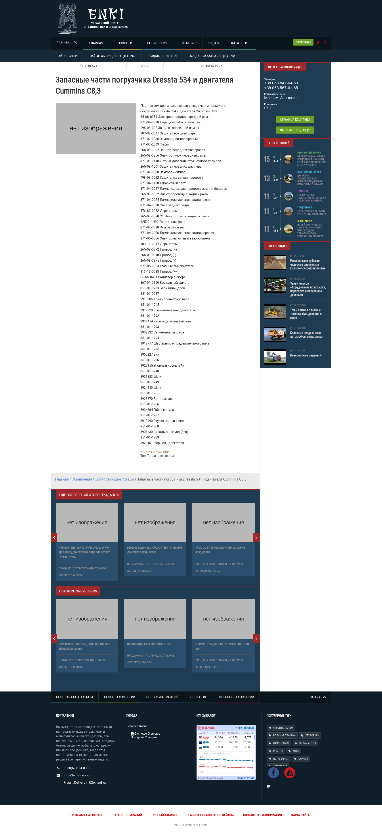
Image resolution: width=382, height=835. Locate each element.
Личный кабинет (164, 815)
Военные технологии (236, 697)
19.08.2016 (300, 328)
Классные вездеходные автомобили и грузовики (306, 334)
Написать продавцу (295, 130)
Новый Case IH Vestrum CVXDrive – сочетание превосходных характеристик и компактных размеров (310, 230)
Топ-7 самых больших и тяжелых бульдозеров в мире (306, 313)
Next (256, 537)
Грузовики (312, 735)
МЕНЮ (64, 42)
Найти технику (67, 56)
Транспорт (303, 191)
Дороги (303, 758)
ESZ (146, 65)
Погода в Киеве (136, 726)
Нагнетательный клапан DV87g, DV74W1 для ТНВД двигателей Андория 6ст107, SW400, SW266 (85, 552)
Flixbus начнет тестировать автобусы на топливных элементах (311, 198)
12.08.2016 (300, 350)
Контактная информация (262, 815)
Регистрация (303, 42)
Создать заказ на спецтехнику (213, 56)
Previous (54, 537)
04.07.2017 (300, 256)
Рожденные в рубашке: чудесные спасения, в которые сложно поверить (308, 264)
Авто (296, 751)
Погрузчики (280, 758)
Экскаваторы (307, 743)
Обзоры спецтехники (309, 152)
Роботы (278, 751)
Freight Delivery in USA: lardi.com (86, 782)
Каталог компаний (127, 815)
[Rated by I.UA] (268, 786)
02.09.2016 (300, 305)
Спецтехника (304, 207)
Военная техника (284, 735)
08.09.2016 (300, 279)
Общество (198, 697)
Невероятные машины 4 (305, 355)
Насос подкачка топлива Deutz (149, 644)
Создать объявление (163, 56)
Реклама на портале (87, 815)
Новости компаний (162, 697)
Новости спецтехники (74, 697)
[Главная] (92, 4)
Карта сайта (300, 815)
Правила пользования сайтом (210, 815)
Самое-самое (281, 743)
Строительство (283, 727)
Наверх (315, 697)
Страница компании (295, 119)
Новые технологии (119, 697)
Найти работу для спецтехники (113, 56)
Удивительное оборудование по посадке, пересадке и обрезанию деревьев (308, 289)
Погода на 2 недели (144, 737)
